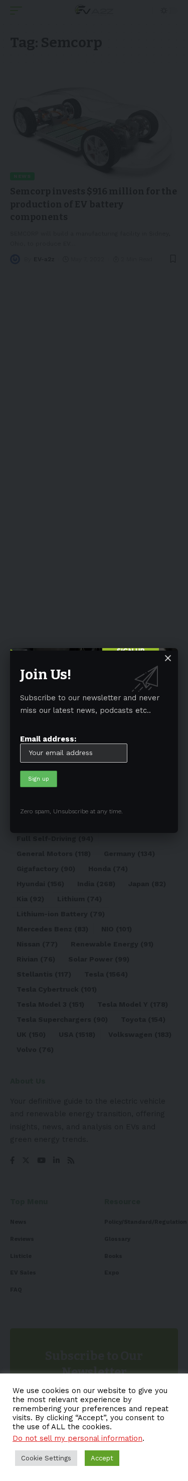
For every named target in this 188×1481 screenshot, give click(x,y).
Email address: (48, 739)
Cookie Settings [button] (46, 1458)
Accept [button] (102, 1458)
